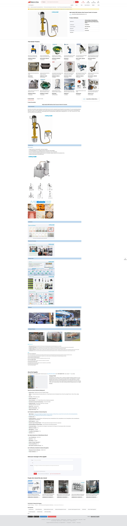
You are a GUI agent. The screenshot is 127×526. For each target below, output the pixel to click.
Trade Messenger (43, 516)
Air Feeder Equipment (32, 511)
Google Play (36, 516)
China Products (48, 519)
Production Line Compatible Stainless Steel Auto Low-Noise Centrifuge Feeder (56, 56)
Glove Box (67, 413)
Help (81, 5)
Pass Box (70, 413)
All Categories (31, 5)
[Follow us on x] (92, 516)
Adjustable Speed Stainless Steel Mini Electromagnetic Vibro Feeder (69, 91)
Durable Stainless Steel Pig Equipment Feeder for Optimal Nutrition (56, 91)
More (29, 513)
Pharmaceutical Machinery (38, 413)
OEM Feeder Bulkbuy (47, 511)
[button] (88, 2)
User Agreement (69, 522)
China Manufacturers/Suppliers (55, 519)
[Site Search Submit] (77, 2)
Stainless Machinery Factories (48, 509)
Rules (98, 5)
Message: (31, 465)
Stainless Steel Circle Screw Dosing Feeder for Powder (93, 74)
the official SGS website (51, 373)
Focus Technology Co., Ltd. (56, 522)
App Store (30, 516)
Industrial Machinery (39, 509)
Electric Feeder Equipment (92, 509)
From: (32, 460)
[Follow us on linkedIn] (98, 516)
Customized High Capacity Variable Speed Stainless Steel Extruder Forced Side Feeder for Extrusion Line (69, 56)
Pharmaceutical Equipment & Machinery (50, 7)
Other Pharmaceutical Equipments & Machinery (64, 7)
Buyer (76, 5)
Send (35, 473)
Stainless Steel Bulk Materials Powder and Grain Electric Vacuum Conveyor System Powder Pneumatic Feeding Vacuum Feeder (45, 56)
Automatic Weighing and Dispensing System (39, 415)
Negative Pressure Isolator (48, 413)
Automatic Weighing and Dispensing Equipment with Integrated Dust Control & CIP (34, 495)
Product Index (80, 519)
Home (29, 7)
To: (32, 462)
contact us (64, 9)
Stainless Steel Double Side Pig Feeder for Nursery (44, 74)
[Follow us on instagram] (94, 516)
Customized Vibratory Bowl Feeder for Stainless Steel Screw (81, 56)
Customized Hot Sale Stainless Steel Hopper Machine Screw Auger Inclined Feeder (57, 74)
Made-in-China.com (59, 520)
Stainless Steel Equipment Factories (60, 509)
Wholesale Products (63, 519)
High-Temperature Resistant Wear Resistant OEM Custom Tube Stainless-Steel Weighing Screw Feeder (81, 74)
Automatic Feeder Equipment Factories (74, 509)
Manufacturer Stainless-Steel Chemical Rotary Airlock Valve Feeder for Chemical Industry (32, 56)
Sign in (98, 2)
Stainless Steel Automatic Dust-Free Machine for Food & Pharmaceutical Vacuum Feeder (33, 91)
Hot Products (43, 519)
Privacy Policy (79, 522)
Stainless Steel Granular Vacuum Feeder (81, 91)
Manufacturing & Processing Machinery (37, 7)
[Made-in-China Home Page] (33, 2)
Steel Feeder (84, 509)
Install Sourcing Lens (52, 516)
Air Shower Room (55, 413)
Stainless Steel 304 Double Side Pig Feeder (33, 74)
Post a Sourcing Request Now (55, 473)
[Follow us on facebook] (91, 516)
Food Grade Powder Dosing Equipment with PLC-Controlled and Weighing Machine (48, 495)
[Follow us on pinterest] (97, 516)
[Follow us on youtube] (95, 516)
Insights (84, 519)
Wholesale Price (69, 519)
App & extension (87, 5)
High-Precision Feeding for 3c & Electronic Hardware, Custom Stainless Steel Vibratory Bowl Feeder (45, 91)
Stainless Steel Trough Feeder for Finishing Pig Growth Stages (69, 74)
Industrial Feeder (39, 511)
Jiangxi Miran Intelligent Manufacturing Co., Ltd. (79, 14)
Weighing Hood (49, 415)
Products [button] (43, 2)
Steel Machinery (31, 509)
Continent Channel (75, 519)
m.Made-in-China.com (66, 520)
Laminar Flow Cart (62, 413)
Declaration (73, 522)
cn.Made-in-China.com (73, 520)
